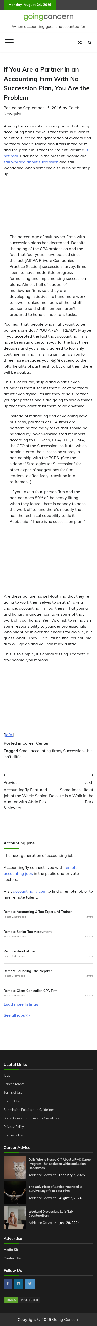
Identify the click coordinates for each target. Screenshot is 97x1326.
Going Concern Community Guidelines (31, 1118)
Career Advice (14, 1084)
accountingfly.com (29, 891)
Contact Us (12, 1101)
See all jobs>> (17, 1015)
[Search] (89, 42)
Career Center (35, 743)
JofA (9, 734)
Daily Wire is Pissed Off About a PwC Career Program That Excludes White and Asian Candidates (60, 1164)
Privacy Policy (14, 1127)
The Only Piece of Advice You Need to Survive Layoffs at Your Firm (55, 1189)
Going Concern (65, 1319)
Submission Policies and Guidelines (29, 1110)
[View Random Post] (79, 42)
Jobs (7, 1075)
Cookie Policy (13, 1135)
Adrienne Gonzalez (42, 1175)
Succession (73, 750)
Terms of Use (13, 1092)
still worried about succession (31, 161)
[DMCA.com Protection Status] (22, 1302)
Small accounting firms (40, 750)
